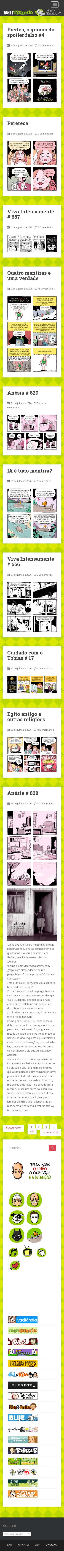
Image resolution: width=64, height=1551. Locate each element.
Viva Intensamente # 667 (30, 214)
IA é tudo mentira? (29, 470)
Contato (51, 1545)
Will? (37, 1545)
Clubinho (23, 1545)
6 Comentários (45, 668)
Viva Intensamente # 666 (30, 561)
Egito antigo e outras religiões (26, 717)
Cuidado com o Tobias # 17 (25, 655)
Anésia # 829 (22, 392)
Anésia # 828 (22, 793)
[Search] (52, 1148)
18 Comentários (46, 288)
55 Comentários (45, 803)
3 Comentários (46, 227)
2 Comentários (46, 133)
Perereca (17, 123)
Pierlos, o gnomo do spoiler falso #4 (30, 32)
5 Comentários (46, 45)
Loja (9, 1545)
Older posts (50, 1132)
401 (32, 1131)
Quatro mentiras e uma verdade (29, 276)
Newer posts (14, 1128)
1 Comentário (44, 481)
